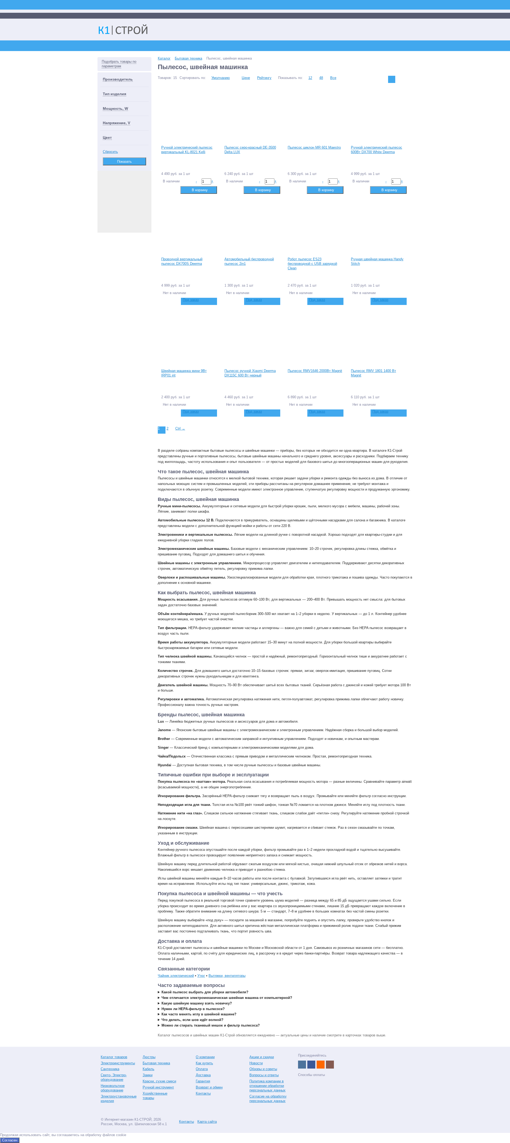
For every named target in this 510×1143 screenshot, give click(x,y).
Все (333, 78)
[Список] (400, 79)
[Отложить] (173, 189)
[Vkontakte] (302, 1065)
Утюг (201, 976)
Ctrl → (180, 428)
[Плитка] (391, 79)
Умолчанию (220, 78)
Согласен (9, 1140)
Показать (124, 162)
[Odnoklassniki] (321, 1065)
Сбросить (110, 152)
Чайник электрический (176, 976)
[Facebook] (311, 1065)
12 (310, 78)
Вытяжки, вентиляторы (227, 976)
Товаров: (165, 78)
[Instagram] (330, 1065)
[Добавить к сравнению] (164, 189)
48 (321, 78)
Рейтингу (264, 78)
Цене (246, 78)
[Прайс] (408, 79)
